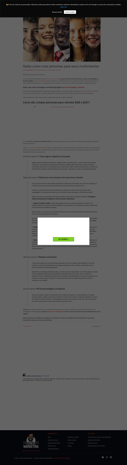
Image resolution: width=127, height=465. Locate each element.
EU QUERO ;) (64, 239)
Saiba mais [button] (63, 7)
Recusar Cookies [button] (57, 12)
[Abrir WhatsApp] (4, 460)
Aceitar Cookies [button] (70, 12)
